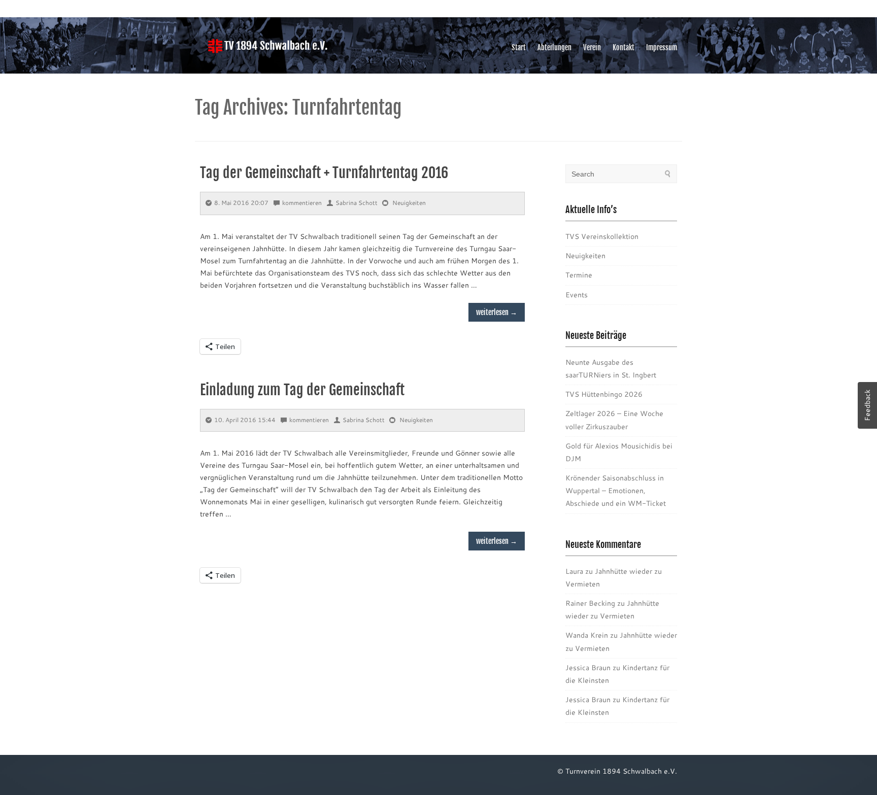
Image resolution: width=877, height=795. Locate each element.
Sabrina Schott (356, 202)
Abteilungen (554, 47)
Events (576, 295)
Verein (592, 47)
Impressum (661, 47)
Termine (578, 275)
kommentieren (302, 202)
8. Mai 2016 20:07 (241, 202)
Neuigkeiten (409, 202)
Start (519, 47)
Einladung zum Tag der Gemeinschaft (302, 390)
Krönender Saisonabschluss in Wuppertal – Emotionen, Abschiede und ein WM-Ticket (615, 490)
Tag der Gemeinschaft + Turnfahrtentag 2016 (324, 173)
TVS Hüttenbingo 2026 (604, 394)
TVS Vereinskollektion (601, 236)
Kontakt (623, 47)
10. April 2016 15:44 (245, 420)
